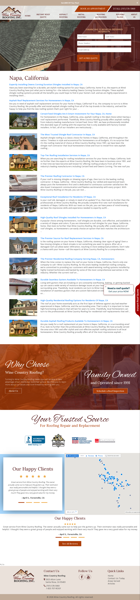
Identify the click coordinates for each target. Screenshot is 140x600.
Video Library (133, 33)
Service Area (132, 38)
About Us (134, 15)
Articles (111, 583)
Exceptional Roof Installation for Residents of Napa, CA (68, 197)
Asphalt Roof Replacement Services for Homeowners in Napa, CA (41, 100)
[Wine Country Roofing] (11, 13)
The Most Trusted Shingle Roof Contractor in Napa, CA (67, 134)
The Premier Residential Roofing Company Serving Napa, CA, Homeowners (77, 259)
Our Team (131, 23)
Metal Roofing (81, 15)
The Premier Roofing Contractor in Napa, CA (62, 176)
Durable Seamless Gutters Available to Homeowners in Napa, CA (72, 279)
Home (27, 16)
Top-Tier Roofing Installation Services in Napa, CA (65, 155)
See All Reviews (70, 543)
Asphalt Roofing (63, 15)
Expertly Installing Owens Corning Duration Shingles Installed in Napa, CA (45, 84)
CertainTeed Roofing (61, 23)
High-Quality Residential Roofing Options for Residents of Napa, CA (74, 300)
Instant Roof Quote (43, 15)
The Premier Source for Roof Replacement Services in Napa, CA (71, 238)
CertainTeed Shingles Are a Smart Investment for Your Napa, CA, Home (76, 114)
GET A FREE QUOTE (88, 58)
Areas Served (114, 581)
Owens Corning (59, 28)
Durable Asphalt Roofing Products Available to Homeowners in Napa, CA (76, 321)
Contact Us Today (116, 578)
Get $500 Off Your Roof (70, 3)
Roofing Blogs (120, 15)
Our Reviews (132, 28)
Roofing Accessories (101, 15)
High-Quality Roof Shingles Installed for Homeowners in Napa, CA (73, 217)
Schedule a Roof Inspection (110, 390)
